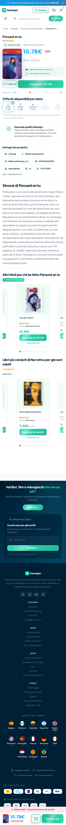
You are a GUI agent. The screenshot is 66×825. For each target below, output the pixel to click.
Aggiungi (11, 84)
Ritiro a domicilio (33, 641)
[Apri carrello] (54, 10)
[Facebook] (43, 594)
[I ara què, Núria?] (33, 299)
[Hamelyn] (10, 10)
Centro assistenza (33, 658)
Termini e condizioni (33, 701)
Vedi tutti (7, 374)
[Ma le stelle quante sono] (33, 393)
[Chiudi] (63, 3)
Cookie (33, 696)
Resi (33, 666)
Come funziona (33, 636)
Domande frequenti (33, 645)
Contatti (33, 671)
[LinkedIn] (36, 594)
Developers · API (33, 705)
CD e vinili (33, 615)
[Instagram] (23, 594)
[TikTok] (29, 594)
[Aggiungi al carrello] (35, 818)
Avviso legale (33, 688)
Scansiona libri (33, 632)
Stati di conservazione (33, 675)
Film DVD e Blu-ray (33, 611)
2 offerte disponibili (33, 437)
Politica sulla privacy (33, 692)
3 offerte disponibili (33, 343)
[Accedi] (61, 10)
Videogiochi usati (33, 620)
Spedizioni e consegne (33, 662)
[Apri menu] (5, 18)
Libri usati (33, 607)
